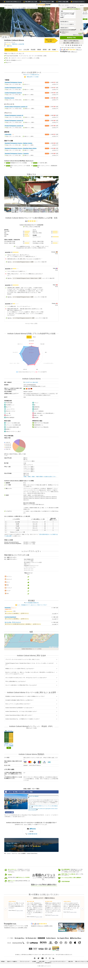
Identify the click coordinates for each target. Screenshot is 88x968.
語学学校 (44, 49)
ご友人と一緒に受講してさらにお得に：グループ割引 (20, 791)
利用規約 (3, 961)
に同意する (81, 51)
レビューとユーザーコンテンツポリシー (58, 961)
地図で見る (9, 45)
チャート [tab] (29, 336)
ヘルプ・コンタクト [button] (8, 5)
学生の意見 (33, 49)
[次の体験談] (82, 908)
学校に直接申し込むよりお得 (31, 1)
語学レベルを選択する (77, 42)
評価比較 (39, 49)
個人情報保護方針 (78, 51)
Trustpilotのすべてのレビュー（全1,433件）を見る (15, 927)
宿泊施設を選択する (77, 44)
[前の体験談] (5, 908)
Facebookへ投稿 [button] (9, 812)
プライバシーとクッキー (25, 961)
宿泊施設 (54, 49)
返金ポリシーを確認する (12, 961)
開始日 (61, 17)
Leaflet (51, 647)
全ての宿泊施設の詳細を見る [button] (32, 602)
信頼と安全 (70, 961)
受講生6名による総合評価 (18, 44)
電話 (82, 49)
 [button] (28, 577)
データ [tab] (34, 336)
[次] (57, 49)
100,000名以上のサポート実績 (48, 1)
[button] (79, 35)
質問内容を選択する (77, 35)
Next (61, 211)
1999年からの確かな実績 (63, 1)
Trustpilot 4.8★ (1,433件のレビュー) (13, 1)
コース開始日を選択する (77, 39)
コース (20, 49)
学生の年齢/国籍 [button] (8, 435)
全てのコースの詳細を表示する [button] (32, 74)
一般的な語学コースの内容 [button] (32, 76)
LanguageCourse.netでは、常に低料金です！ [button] (71, 8)
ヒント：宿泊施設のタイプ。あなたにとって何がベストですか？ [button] (32, 605)
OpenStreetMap (56, 647)
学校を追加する (48, 962)
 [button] (28, 582)
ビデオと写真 (26, 49)
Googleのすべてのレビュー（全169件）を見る (41, 925)
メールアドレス (84, 47)
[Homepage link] (5, 8)
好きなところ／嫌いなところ (11, 49)
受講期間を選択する (77, 37)
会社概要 (34, 961)
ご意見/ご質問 (41, 961)
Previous (3, 211)
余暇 (49, 49)
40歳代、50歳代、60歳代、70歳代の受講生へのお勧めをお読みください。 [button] (40, 476)
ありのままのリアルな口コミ (78, 1)
